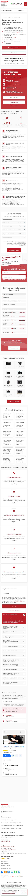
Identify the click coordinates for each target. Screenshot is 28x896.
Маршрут (8, 755)
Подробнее (14, 483)
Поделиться (2, 872)
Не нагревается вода (7, 312)
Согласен (24, 892)
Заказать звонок (14, 348)
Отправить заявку (14, 102)
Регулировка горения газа (7, 237)
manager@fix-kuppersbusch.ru (8, 849)
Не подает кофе (6, 320)
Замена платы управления (7, 219)
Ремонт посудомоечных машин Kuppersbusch (12, 825)
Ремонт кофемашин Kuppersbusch (9, 820)
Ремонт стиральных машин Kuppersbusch (11, 822)
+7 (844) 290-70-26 (17, 3)
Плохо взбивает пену (6, 328)
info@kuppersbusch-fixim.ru (7, 846)
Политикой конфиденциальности (17, 705)
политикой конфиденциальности (19, 279)
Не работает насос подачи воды (6, 316)
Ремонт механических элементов (9, 229)
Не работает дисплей (5, 324)
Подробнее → (22, 312)
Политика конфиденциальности (14, 882)
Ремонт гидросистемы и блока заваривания (8, 233)
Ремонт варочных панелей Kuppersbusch (11, 828)
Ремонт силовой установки (7, 226)
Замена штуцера (6, 222)
